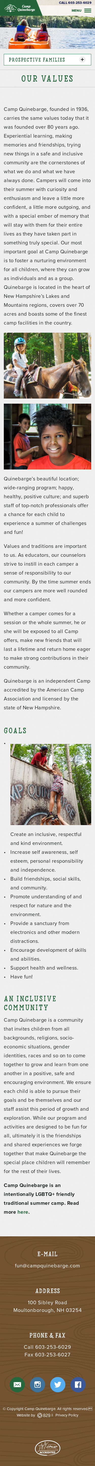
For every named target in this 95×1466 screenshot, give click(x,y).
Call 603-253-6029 (75, 3)
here (22, 1212)
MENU (77, 11)
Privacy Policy (66, 1415)
